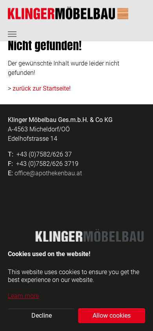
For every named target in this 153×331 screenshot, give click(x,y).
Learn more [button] (23, 296)
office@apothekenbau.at (48, 173)
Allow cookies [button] (112, 315)
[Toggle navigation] (12, 34)
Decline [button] (41, 315)
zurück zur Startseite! (42, 88)
